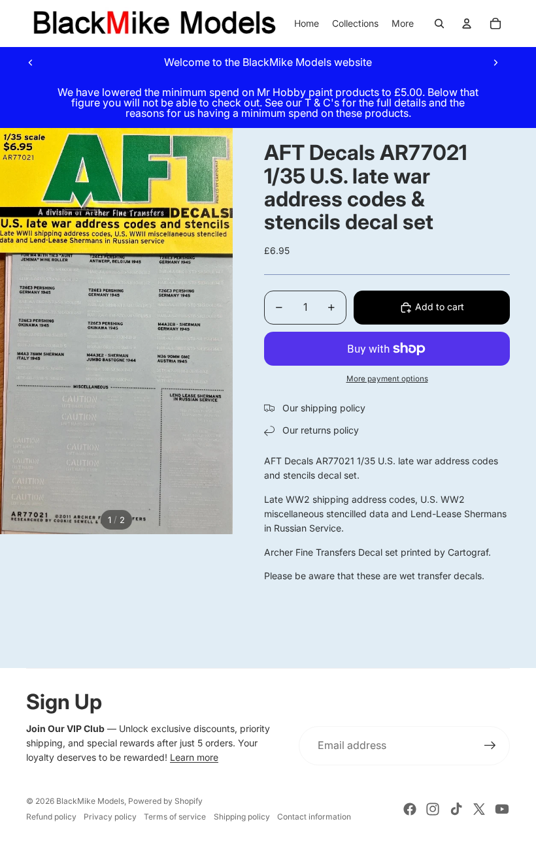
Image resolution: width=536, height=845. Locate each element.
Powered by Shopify (165, 801)
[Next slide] (495, 62)
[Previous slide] (30, 62)
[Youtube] (502, 809)
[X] (479, 809)
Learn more (194, 757)
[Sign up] (490, 745)
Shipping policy (242, 816)
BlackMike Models (90, 801)
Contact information (314, 816)
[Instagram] (433, 809)
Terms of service (175, 816)
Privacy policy (110, 816)
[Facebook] (410, 809)
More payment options (387, 378)
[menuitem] (402, 23)
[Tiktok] (456, 809)
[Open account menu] (466, 23)
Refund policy (51, 816)
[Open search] (439, 23)
